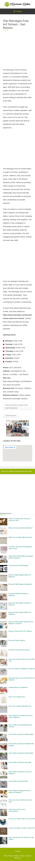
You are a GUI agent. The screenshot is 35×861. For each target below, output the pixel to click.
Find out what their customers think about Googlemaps (16, 406)
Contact (17, 851)
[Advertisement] (17, 50)
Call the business (10, 415)
